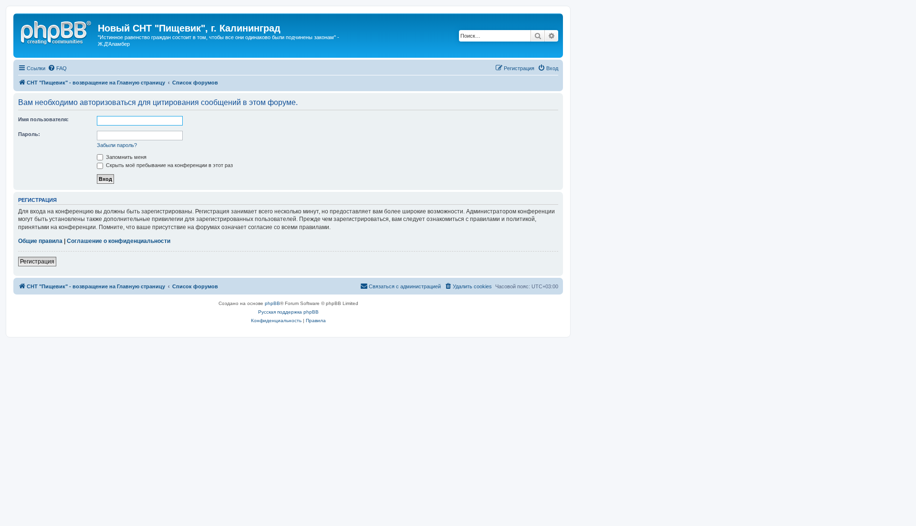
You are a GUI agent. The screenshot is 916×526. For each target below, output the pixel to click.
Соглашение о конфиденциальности (118, 241)
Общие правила (40, 241)
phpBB (272, 303)
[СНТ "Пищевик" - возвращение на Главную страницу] (57, 31)
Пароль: (29, 134)
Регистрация (37, 261)
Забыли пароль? (117, 145)
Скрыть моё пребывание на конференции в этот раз (168, 165)
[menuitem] (57, 68)
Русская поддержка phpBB (288, 312)
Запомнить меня (125, 157)
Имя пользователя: (43, 119)
